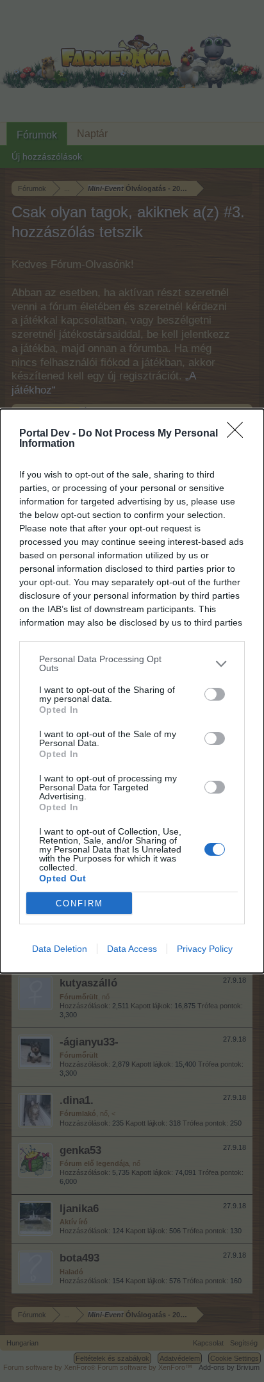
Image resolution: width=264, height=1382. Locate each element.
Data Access (132, 949)
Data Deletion (59, 949)
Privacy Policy (205, 949)
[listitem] (132, 663)
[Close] (239, 434)
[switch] (214, 694)
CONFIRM (79, 903)
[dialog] (132, 691)
